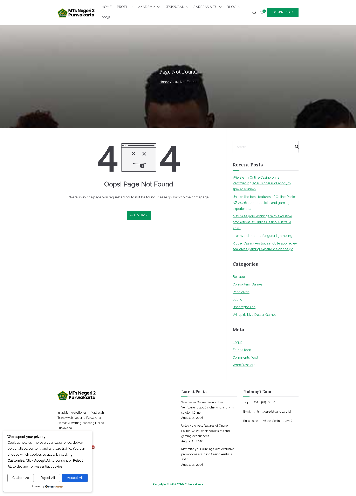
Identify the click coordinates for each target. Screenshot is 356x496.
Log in (237, 342)
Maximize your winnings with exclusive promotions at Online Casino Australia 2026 (262, 222)
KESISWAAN (174, 7)
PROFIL (123, 7)
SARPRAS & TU (205, 7)
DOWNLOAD (282, 12)
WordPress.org (244, 365)
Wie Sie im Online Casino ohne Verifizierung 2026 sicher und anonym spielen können (262, 183)
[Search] (295, 147)
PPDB (106, 18)
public (237, 300)
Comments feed (245, 357)
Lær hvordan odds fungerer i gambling (262, 236)
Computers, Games (248, 284)
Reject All (48, 478)
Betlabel (239, 277)
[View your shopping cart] (262, 13)
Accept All (75, 478)
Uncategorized (244, 307)
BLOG (231, 7)
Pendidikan (241, 292)
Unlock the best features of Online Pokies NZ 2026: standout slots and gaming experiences (265, 203)
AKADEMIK (147, 7)
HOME (107, 7)
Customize (20, 478)
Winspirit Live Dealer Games (254, 315)
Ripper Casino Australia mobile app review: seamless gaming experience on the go (266, 246)
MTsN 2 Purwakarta (190, 484)
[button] (131, 7)
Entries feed (242, 350)
